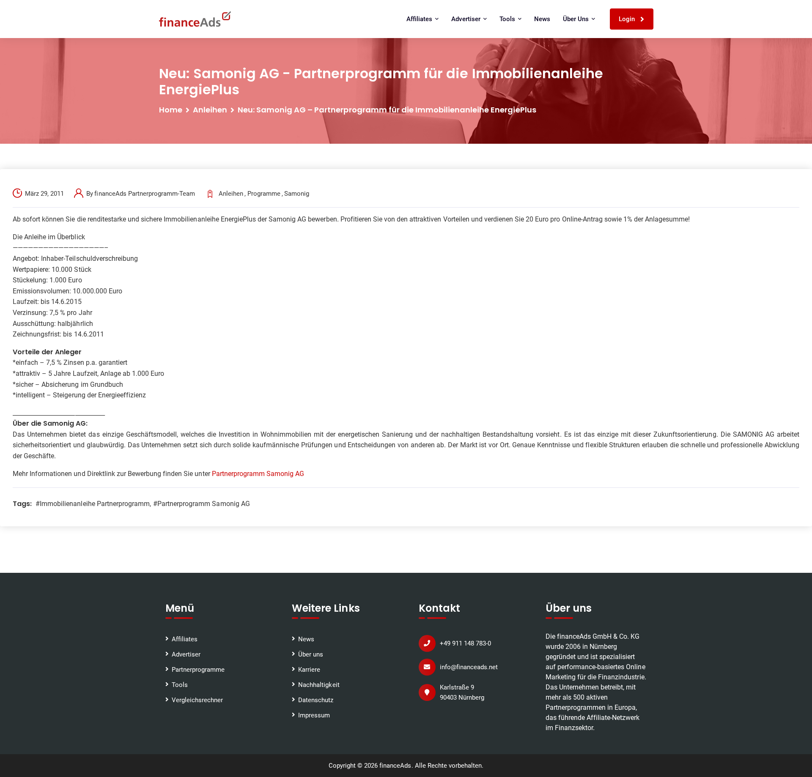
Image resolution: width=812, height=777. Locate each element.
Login (627, 19)
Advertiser (186, 654)
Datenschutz (315, 700)
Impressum (314, 715)
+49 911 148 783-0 (465, 643)
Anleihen (210, 109)
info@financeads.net (469, 667)
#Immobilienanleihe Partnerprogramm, (93, 504)
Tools (180, 685)
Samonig (296, 193)
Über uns (310, 654)
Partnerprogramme (198, 669)
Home (170, 109)
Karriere (309, 669)
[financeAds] (195, 19)
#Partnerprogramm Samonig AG (201, 504)
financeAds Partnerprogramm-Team (144, 193)
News (542, 19)
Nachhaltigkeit (318, 685)
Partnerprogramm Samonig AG (258, 474)
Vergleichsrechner (197, 700)
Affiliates (185, 639)
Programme (263, 193)
